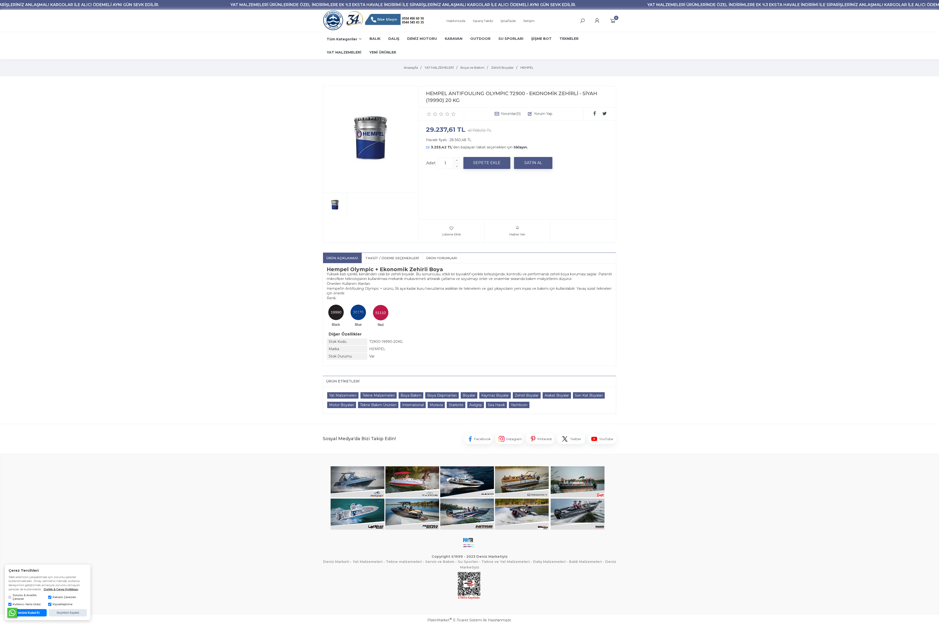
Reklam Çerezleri (64, 597)
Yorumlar (511, 114)
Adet (431, 163)
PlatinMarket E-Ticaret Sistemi (454, 620)
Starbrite (456, 405)
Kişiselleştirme (62, 604)
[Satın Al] (533, 163)
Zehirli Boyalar (527, 395)
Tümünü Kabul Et (28, 612)
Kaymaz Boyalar (495, 395)
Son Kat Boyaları (589, 395)
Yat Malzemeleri (343, 395)
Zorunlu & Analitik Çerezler (24, 597)
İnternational (413, 405)
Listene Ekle (451, 234)
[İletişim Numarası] (386, 21)
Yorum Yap (543, 114)
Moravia (436, 405)
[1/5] (429, 114)
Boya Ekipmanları (442, 395)
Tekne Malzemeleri (378, 395)
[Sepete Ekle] (486, 163)
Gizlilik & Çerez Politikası (61, 589)
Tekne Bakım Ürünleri (378, 405)
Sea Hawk (496, 405)
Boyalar (469, 395)
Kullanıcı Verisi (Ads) (27, 604)
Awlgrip (475, 405)
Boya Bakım (411, 395)
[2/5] (432, 114)
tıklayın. (521, 147)
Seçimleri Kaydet (67, 612)
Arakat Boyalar (557, 395)
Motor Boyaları (341, 405)
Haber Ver (517, 234)
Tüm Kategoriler (342, 39)
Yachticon (519, 405)
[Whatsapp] (12, 613)
